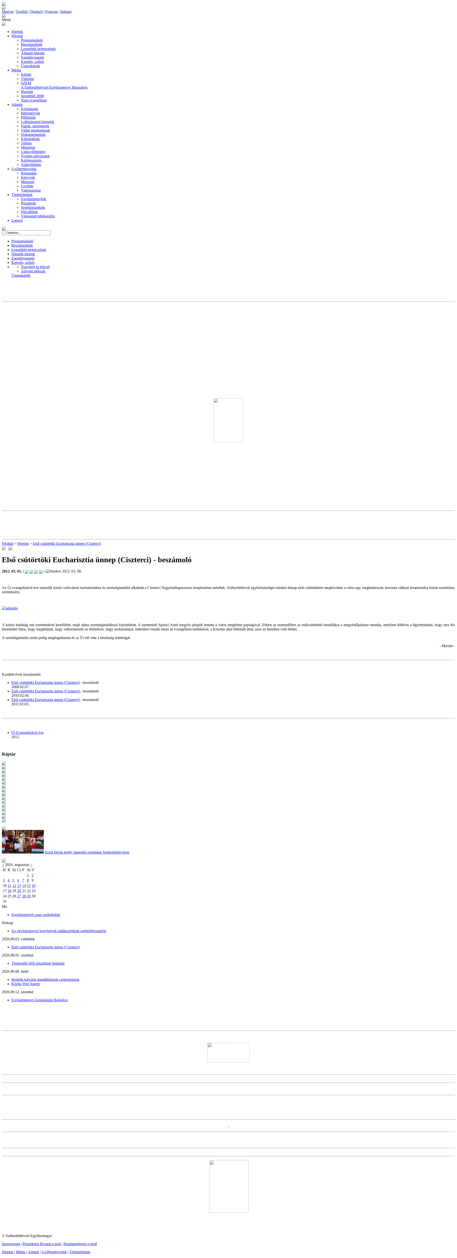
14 (24, 886)
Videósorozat (31, 190)
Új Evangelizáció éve (27, 733)
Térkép (26, 143)
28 (24, 896)
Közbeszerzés (31, 160)
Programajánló (32, 40)
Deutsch (36, 12)
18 (9, 891)
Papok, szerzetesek (35, 126)
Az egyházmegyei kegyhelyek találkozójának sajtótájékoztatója (58, 931)
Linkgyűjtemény (33, 152)
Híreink (17, 32)
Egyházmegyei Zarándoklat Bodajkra (39, 1000)
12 (14, 886)
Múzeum (27, 182)
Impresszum (11, 1244)
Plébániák (28, 117)
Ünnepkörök (30, 66)
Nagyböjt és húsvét (35, 267)
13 (19, 886)
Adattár (17, 104)
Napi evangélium (34, 100)
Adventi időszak (33, 271)
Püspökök (28, 203)
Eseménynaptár (32, 57)
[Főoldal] (4, 8)
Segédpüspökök (33, 207)
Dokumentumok (33, 135)
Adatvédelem (31, 165)
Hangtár (27, 92)
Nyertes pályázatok (35, 156)
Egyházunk (29, 109)
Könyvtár (28, 177)
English (22, 12)
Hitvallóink (29, 212)
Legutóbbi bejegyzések (38, 49)
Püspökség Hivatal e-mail (42, 1244)
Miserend (28, 147)
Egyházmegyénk (33, 199)
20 (19, 891)
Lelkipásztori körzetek (37, 122)
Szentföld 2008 (32, 96)
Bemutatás (29, 173)
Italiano (66, 12)
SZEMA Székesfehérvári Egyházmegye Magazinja (54, 85)
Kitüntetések (30, 139)
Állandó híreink (33, 53)
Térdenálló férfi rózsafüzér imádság (38, 963)
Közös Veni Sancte (25, 984)
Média (16, 70)
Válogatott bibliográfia (38, 216)
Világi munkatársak (35, 130)
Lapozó (17, 220)
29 (29, 896)
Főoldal (7, 544)
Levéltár (27, 186)
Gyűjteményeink (23, 169)
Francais (51, 12)
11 (9, 886)
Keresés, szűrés (32, 62)
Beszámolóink (31, 44)
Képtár (26, 74)
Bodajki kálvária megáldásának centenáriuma (45, 979)
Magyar (8, 12)
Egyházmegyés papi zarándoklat (35, 915)
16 (33, 886)
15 (29, 886)
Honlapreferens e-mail (80, 1244)
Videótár (27, 79)
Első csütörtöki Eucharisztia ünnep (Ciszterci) (67, 544)
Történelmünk (22, 195)
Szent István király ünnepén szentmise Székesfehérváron (87, 852)
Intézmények (30, 113)
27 (19, 896)
